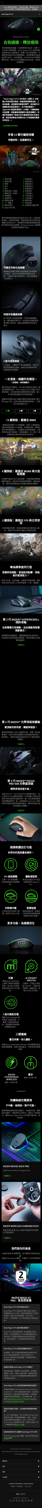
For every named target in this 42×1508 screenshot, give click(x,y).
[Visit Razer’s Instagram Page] (13, 1500)
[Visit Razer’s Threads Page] (16, 1500)
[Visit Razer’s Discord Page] (31, 1500)
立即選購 (35, 9)
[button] (2, 2)
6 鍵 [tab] (21, 411)
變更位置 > (23, 1494)
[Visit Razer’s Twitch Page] (28, 1500)
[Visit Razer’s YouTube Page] (22, 1500)
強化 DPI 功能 (19, 1425)
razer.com (14, 1436)
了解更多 (21, 645)
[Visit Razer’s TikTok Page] (25, 1500)
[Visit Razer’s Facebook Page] (10, 1500)
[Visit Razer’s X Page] (19, 1500)
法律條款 (13, 1486)
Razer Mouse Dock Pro (15, 1399)
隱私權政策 (20, 1486)
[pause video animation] (39, 29)
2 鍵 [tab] (34, 411)
